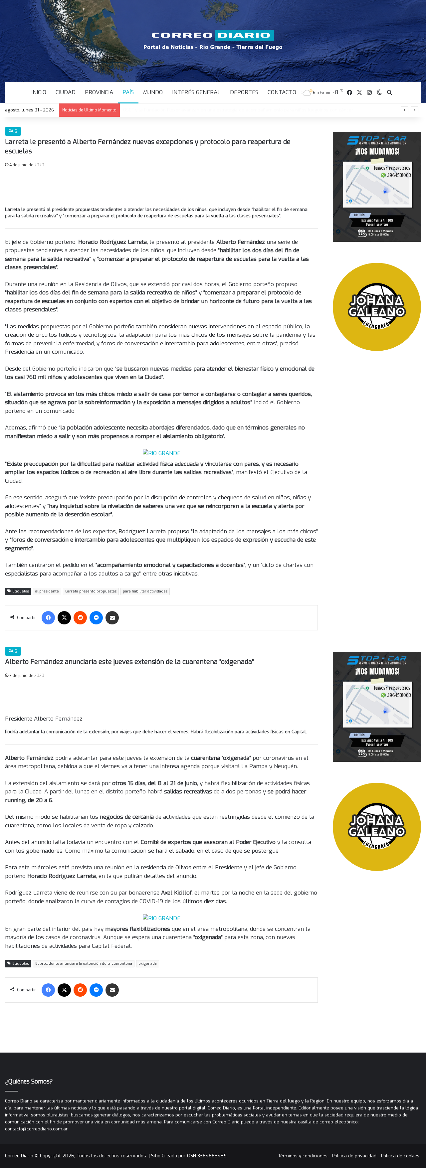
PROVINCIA (99, 92)
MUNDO (153, 92)
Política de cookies (400, 1156)
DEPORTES (244, 92)
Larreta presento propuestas (90, 591)
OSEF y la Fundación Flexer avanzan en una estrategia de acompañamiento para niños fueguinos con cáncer (238, 110)
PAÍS (128, 92)
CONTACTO (282, 92)
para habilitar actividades (145, 591)
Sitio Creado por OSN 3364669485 (189, 1156)
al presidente (47, 591)
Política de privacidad (354, 1156)
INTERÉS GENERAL (196, 92)
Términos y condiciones (302, 1156)
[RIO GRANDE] (161, 453)
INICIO (38, 92)
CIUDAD (66, 92)
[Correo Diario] (213, 40)
